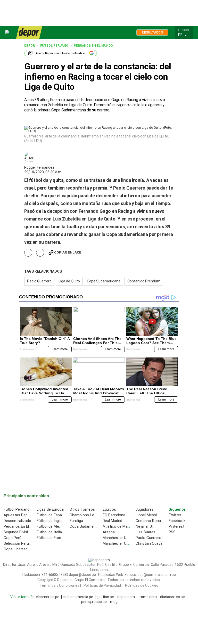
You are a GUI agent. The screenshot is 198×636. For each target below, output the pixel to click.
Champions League (86, 515)
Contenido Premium (143, 281)
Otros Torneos (82, 509)
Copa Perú (12, 537)
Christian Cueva (149, 543)
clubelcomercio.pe (78, 597)
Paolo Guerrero (39, 281)
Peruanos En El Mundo (23, 526)
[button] (185, 35)
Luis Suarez (145, 532)
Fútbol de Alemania (53, 526)
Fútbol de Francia (51, 537)
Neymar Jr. (145, 526)
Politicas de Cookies (141, 586)
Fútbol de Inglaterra (53, 520)
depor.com (126, 597)
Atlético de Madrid (118, 526)
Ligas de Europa (50, 509)
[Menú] (7, 32)
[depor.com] (29, 32)
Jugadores (145, 509)
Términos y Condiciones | (60, 586)
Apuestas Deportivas (21, 515)
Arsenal (109, 532)
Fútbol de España (51, 515)
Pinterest (176, 526)
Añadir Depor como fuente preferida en (61, 53)
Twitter (175, 515)
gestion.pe (105, 597)
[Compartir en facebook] (28, 253)
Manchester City (117, 543)
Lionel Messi (146, 515)
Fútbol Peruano (17, 509)
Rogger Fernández (39, 167)
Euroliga (76, 520)
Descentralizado (17, 520)
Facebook (177, 520)
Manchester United (119, 537)
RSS (172, 532)
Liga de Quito (69, 281)
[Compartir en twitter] (40, 253)
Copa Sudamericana (103, 281)
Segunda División (18, 532)
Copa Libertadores (19, 549)
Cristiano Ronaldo (151, 520)
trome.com (147, 597)
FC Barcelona (114, 515)
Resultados (152, 32)
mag (114, 602)
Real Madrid (112, 520)
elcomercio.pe (47, 597)
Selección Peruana (19, 543)
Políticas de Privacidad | (103, 586)
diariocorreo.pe (172, 597)
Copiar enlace (67, 252)
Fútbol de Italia (49, 532)
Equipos (109, 509)
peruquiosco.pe (94, 602)
